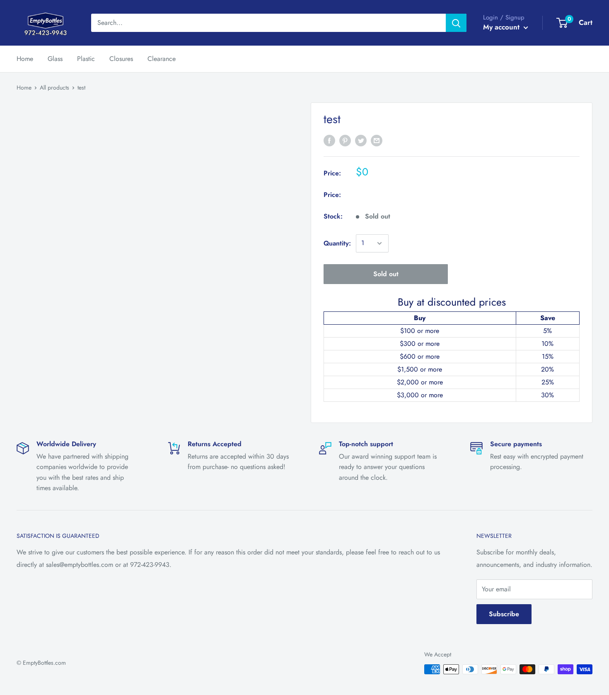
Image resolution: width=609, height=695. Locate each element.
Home (25, 58)
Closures (121, 58)
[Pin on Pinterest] (345, 140)
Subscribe (504, 614)
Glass (55, 58)
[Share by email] (376, 140)
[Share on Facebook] (329, 140)
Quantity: (337, 243)
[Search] (456, 23)
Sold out (386, 274)
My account (502, 27)
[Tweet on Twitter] (361, 140)
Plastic (86, 58)
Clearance (161, 58)
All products (54, 87)
